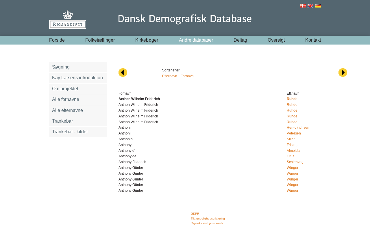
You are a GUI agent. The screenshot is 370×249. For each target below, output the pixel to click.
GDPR (195, 213)
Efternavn (169, 76)
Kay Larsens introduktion (77, 77)
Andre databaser (196, 40)
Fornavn (187, 76)
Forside (57, 40)
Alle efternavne (67, 110)
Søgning (61, 66)
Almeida (293, 151)
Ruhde (292, 105)
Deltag (240, 40)
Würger (292, 168)
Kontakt (313, 40)
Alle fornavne (65, 99)
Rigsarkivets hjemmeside (207, 223)
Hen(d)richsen (298, 128)
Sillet (291, 139)
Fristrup (293, 145)
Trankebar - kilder (70, 131)
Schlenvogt (295, 162)
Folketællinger (100, 40)
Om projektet (65, 88)
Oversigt (276, 40)
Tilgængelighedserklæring (208, 218)
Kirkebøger (146, 40)
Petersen (294, 133)
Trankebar (62, 121)
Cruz (290, 156)
